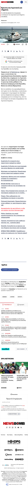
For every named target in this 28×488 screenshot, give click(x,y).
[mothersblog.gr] (8, 459)
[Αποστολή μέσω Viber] (11, 51)
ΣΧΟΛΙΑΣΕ (17, 44)
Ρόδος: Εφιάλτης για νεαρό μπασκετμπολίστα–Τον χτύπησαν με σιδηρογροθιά (13, 215)
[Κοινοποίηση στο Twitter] (5, 51)
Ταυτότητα (3, 434)
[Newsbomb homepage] (7, 2)
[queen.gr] (8, 454)
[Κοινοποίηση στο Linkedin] (17, 51)
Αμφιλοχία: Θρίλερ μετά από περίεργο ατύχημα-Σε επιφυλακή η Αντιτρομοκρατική (13, 178)
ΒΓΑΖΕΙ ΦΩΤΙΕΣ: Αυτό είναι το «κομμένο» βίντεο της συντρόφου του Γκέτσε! (13, 185)
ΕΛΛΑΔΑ (3, 44)
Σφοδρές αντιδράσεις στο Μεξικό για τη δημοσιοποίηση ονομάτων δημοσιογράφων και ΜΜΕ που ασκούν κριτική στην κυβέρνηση (13, 312)
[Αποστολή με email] (22, 51)
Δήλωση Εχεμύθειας (19, 434)
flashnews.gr (15, 72)
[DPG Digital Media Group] (14, 442)
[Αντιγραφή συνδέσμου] (22, 44)
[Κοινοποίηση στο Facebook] (2, 51)
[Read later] (26, 44)
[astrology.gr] (19, 454)
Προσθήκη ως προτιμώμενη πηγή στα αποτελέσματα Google (15, 62)
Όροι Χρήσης (10, 434)
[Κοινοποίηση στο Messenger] (8, 51)
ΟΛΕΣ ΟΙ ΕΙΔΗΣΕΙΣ (21, 349)
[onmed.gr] (19, 459)
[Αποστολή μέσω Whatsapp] (14, 51)
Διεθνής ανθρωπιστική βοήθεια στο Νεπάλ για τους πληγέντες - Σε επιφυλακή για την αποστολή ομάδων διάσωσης (13, 320)
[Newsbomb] (14, 424)
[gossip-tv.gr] (8, 450)
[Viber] (9, 427)
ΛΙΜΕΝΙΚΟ (4, 296)
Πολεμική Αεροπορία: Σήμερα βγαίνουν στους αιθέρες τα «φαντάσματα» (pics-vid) (13, 203)
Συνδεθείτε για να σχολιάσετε (9, 269)
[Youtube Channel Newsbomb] (18, 427)
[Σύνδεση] (22, 2)
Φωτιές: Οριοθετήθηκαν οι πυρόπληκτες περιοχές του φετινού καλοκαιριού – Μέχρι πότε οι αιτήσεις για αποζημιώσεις (13, 328)
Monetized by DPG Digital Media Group (17, 465)
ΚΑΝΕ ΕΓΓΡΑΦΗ (13, 413)
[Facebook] (7, 427)
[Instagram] (12, 427)
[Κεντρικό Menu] (26, 2)
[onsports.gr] (19, 450)
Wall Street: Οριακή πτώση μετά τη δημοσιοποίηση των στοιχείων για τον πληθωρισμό (14, 343)
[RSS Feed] (21, 427)
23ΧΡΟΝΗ (12, 296)
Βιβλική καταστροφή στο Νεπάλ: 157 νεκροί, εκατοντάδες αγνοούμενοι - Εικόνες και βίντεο (7, 379)
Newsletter (12, 289)
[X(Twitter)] (15, 427)
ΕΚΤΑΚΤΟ (20, 296)
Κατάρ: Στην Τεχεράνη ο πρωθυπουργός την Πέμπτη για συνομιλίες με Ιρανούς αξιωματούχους (13, 336)
